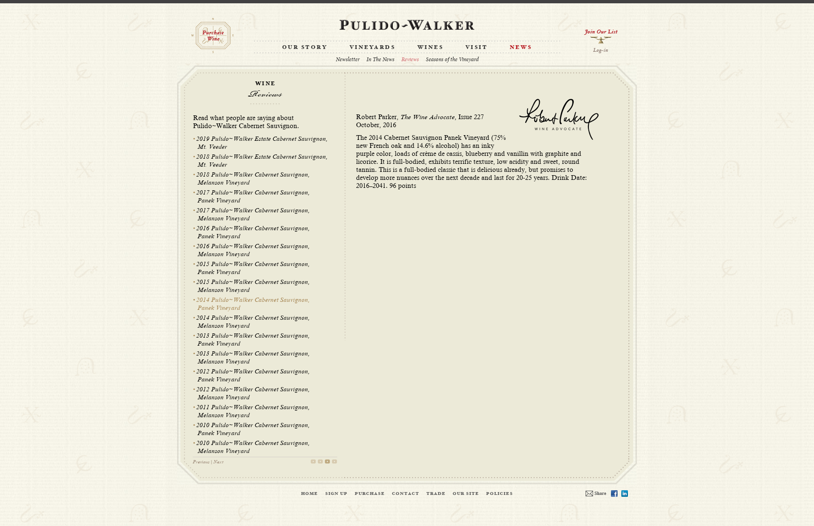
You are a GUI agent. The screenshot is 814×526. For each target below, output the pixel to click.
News (521, 47)
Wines (430, 47)
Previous (201, 461)
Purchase (370, 493)
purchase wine (212, 35)
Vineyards (373, 47)
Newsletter (347, 60)
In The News (380, 60)
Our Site (466, 493)
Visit (476, 47)
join (601, 36)
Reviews (410, 60)
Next (218, 461)
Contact (405, 493)
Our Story (305, 47)
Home (309, 493)
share (596, 493)
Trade (436, 493)
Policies (499, 493)
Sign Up (336, 493)
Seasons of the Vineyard (452, 60)
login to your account (601, 51)
